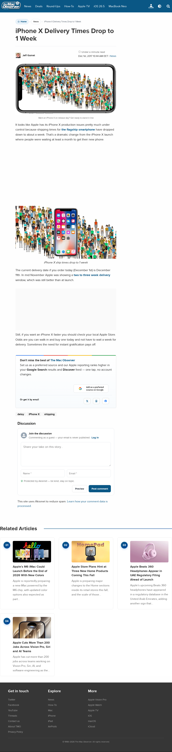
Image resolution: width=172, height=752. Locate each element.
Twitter (11, 699)
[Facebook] (105, 401)
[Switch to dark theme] (159, 6)
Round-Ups (53, 6)
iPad (50, 721)
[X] (87, 401)
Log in (95, 437)
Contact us (14, 721)
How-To (69, 6)
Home (24, 21)
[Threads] (96, 401)
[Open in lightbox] (65, 258)
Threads (12, 715)
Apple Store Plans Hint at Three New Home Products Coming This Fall (90, 570)
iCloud (91, 726)
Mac (50, 710)
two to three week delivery (92, 275)
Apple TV (84, 6)
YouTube (12, 710)
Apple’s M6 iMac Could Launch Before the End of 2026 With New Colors (30, 570)
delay (20, 414)
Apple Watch (95, 705)
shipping (49, 414)
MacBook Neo (118, 6)
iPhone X (34, 414)
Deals (38, 6)
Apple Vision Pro (97, 699)
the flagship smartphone (78, 129)
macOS (92, 721)
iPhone (52, 715)
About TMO (14, 726)
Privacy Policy (15, 732)
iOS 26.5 (99, 6)
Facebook (13, 705)
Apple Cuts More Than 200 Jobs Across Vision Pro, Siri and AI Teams (31, 646)
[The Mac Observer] (11, 6)
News (27, 6)
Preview (79, 489)
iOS (90, 715)
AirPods (52, 726)
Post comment (100, 489)
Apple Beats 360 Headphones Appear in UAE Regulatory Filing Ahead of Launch (146, 573)
